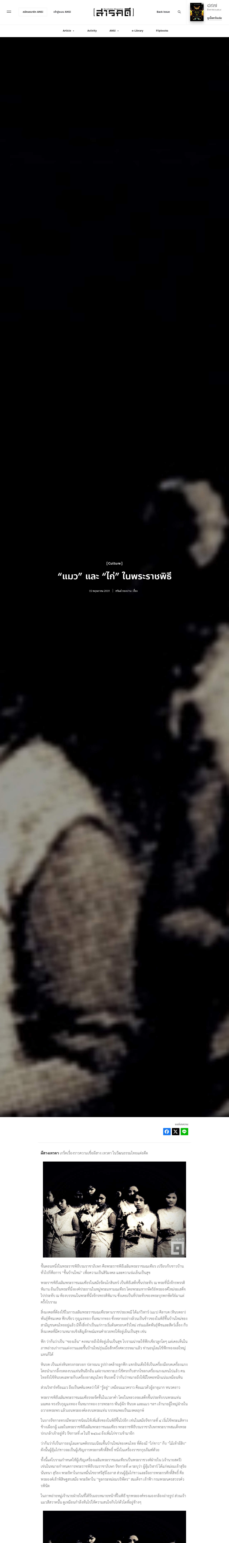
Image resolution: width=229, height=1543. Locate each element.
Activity (92, 31)
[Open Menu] (9, 11)
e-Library (137, 31)
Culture (114, 563)
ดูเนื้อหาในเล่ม (214, 18)
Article (67, 31)
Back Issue (163, 12)
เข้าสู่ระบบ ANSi (62, 12)
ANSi (112, 31)
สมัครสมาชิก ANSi (33, 12)
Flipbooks (162, 31)
